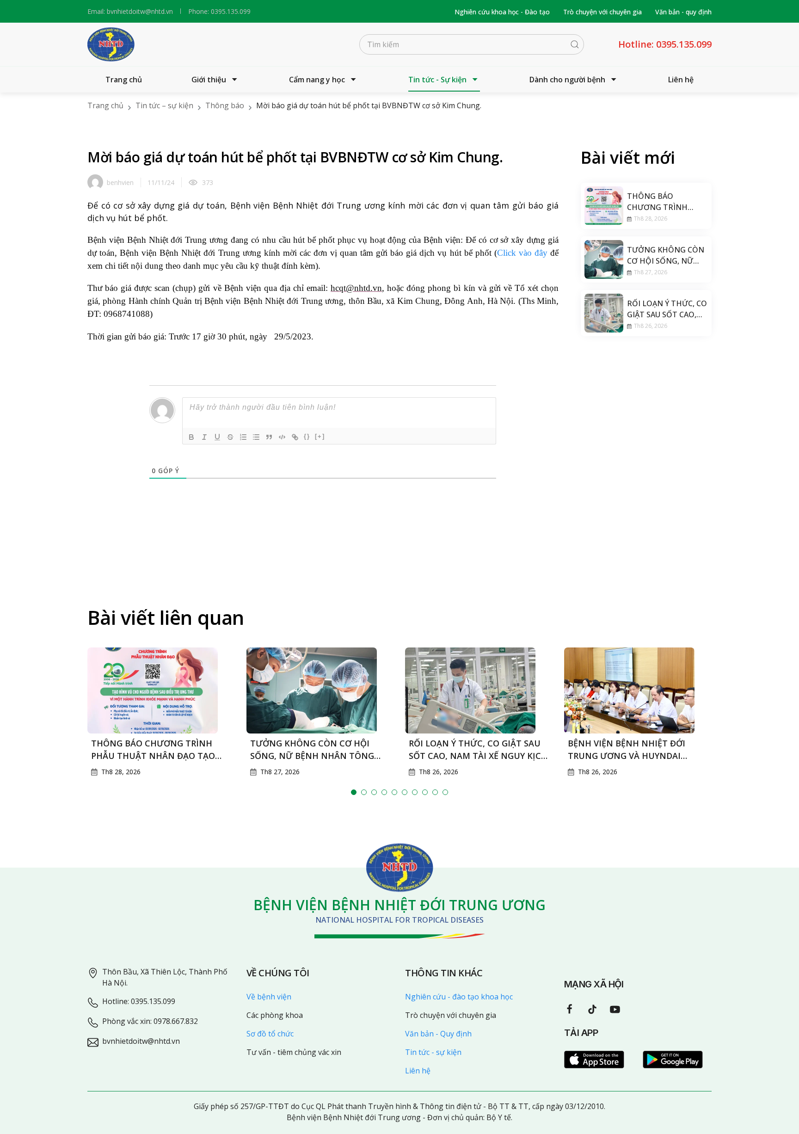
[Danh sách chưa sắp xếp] (256, 437)
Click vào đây (522, 253)
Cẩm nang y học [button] (317, 79)
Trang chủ (123, 79)
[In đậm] (191, 437)
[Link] (295, 437)
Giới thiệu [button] (208, 79)
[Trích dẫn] (269, 437)
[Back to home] (111, 44)
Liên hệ (681, 79)
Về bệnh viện (268, 997)
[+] (320, 436)
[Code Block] (282, 437)
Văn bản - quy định (683, 11)
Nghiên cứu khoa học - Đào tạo (502, 11)
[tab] (353, 792)
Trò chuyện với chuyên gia (602, 11)
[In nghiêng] (204, 437)
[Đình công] (230, 437)
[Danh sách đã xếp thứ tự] (243, 437)
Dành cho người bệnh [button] (567, 79)
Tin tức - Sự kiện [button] (437, 79)
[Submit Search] (574, 44)
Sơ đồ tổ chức (270, 1034)
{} (307, 436)
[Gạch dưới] (217, 437)
